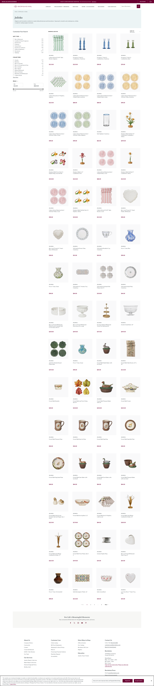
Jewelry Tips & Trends (83, 655)
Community (27, 645)
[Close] (151, 681)
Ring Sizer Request (55, 654)
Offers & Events (82, 643)
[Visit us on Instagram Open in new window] (78, 623)
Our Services (28, 657)
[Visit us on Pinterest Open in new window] (86, 623)
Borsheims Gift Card (83, 647)
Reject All (127, 680)
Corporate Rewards (29, 649)
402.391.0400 (114, 642)
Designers (101, 6)
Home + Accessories (88, 6)
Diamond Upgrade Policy (30, 664)
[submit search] (138, 6)
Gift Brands (21, 11)
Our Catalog (81, 645)
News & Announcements (111, 675)
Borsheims (108, 651)
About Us (27, 640)
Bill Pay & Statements (56, 645)
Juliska (25, 11)
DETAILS (94, 1)
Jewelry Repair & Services (30, 660)
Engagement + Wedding (61, 6)
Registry (80, 649)
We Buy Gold (27, 667)
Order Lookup (54, 643)
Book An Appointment (9, 1)
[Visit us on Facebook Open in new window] (70, 623)
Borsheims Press (110, 670)
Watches (75, 6)
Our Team (26, 654)
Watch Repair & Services (30, 662)
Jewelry (48, 6)
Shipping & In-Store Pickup (57, 647)
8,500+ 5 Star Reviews (29, 652)
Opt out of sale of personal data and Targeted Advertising (106, 680)
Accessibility (54, 656)
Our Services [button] (112, 6)
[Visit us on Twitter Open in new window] (74, 623)
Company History (28, 643)
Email (112, 673)
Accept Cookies (139, 680)
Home (16, 11)
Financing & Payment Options (58, 652)
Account (143, 1)
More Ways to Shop (84, 640)
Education (81, 653)
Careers (26, 647)
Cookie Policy (13, 684)
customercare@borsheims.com (112, 645)
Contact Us (108, 640)
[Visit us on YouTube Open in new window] (82, 623)
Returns (53, 649)
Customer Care (56, 640)
